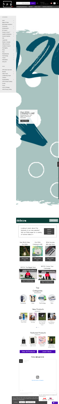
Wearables (5, 59)
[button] (18, 3)
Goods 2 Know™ (6, 32)
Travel (3, 57)
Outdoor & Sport (6, 46)
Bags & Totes (5, 22)
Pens (3, 49)
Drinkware (4, 26)
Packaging (4, 48)
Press (3, 85)
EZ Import (4, 30)
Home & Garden (6, 36)
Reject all (22, 402)
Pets (3, 51)
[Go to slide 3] (17, 177)
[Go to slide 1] (20, 317)
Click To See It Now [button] (37, 259)
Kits (3, 38)
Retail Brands (5, 53)
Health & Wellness (6, 34)
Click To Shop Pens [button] (50, 259)
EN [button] (54, 3)
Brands (4, 71)
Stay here (44, 399)
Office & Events (6, 44)
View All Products (28, 352)
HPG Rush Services (7, 69)
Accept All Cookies (30, 402)
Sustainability (5, 79)
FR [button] (57, 3)
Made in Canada (6, 42)
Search (32, 3)
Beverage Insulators (7, 24)
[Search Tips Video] (37, 3)
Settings (16, 402)
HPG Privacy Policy (7, 89)
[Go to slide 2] (57, 177)
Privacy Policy (21, 399)
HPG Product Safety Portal (7, 82)
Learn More (46, 352)
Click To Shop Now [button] (25, 259)
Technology (5, 55)
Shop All (4, 61)
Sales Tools (5, 73)
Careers (4, 77)
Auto (3, 20)
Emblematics (5, 28)
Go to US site (51, 399)
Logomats (4, 40)
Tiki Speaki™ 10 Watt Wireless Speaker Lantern (51, 346)
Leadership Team (6, 75)
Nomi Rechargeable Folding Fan (51, 322)
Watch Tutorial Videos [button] (49, 231)
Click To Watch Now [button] (28, 281)
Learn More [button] (53, 220)
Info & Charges (6, 87)
